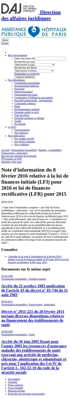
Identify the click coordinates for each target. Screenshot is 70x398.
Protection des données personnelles (26, 393)
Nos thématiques (16, 80)
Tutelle (17, 121)
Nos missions (21, 132)
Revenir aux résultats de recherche (18, 156)
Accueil (5, 150)
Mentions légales (16, 391)
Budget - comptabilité (50, 150)
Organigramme (22, 130)
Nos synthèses (21, 144)
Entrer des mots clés (24, 58)
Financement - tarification (14, 153)
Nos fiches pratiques (24, 141)
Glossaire (12, 382)
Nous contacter (15, 385)
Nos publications (16, 135)
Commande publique (25, 103)
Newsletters (14, 379)
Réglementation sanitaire (27, 109)
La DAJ (12, 127)
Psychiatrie (20, 124)
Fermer (5, 43)
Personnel (19, 88)
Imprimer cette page (11, 161)
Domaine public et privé (26, 112)
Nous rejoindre (15, 388)
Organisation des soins (25, 94)
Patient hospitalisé (23, 91)
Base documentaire (17, 55)
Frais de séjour (21, 115)
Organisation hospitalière (27, 83)
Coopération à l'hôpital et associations (33, 97)
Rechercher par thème (25, 67)
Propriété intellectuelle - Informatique (33, 100)
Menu (5, 40)
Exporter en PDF (13, 159)
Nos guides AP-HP (24, 138)
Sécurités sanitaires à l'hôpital (29, 118)
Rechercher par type (24, 61)
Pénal (17, 106)
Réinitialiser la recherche (27, 73)
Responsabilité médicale (26, 86)
